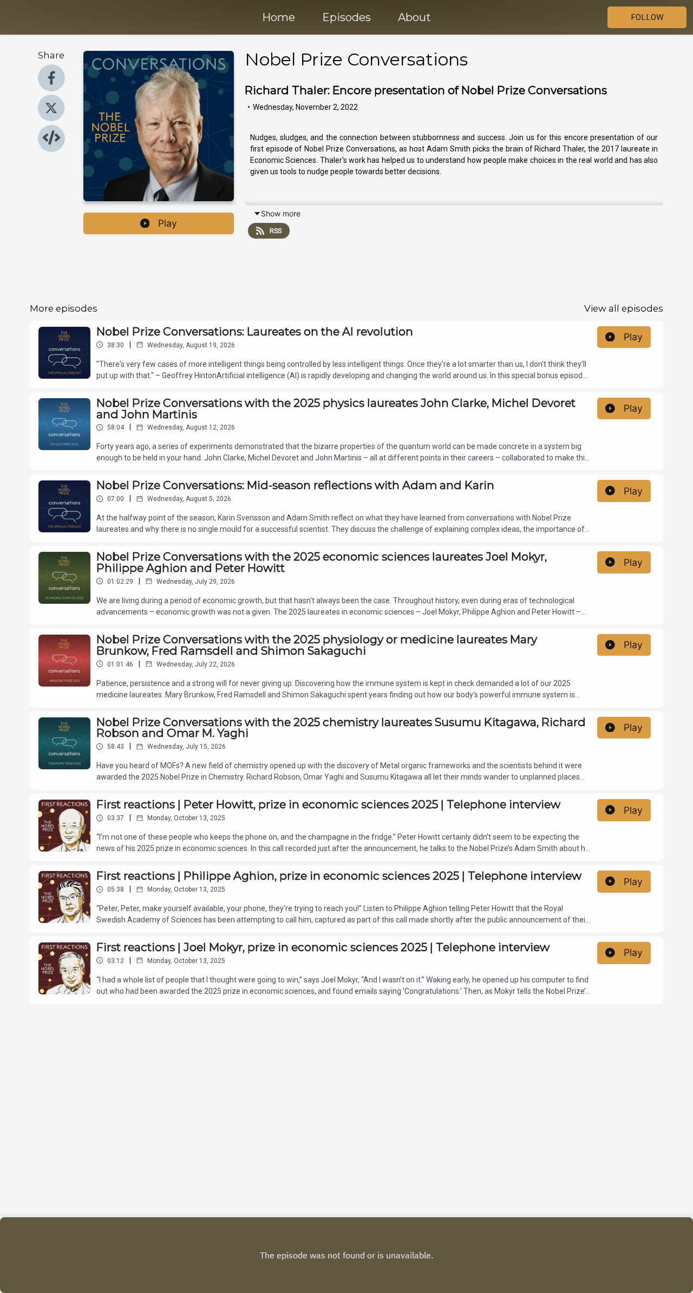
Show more (280, 213)
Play (167, 223)
